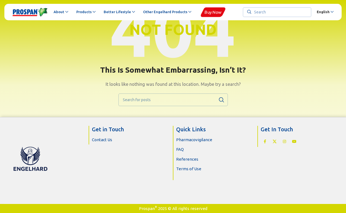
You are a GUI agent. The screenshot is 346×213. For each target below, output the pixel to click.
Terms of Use (188, 168)
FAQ (180, 149)
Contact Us (102, 139)
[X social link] (275, 142)
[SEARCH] (221, 99)
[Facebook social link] (265, 142)
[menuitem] (325, 12)
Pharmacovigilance (194, 139)
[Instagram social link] (284, 142)
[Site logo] (30, 12)
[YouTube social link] (294, 142)
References (187, 159)
